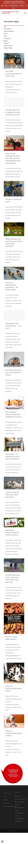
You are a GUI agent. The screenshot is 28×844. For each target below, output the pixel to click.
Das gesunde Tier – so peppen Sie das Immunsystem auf (13, 112)
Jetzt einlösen (13, 776)
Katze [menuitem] (5, 36)
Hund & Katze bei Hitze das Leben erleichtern (12, 494)
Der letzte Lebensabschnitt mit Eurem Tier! (14, 73)
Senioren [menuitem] (6, 43)
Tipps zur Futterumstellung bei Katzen (14, 688)
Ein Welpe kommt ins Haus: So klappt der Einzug (14, 372)
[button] (2, 841)
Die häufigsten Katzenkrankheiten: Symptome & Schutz (13, 414)
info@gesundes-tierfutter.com (17, 3)
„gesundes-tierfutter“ (13, 775)
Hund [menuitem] (5, 33)
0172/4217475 (6, 3)
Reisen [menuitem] (6, 41)
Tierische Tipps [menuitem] (8, 45)
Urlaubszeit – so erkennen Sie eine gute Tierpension (13, 456)
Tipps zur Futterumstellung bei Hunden (14, 733)
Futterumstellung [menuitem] (9, 31)
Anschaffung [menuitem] (7, 29)
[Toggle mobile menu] (25, 13)
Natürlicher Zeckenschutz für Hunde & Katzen (12, 532)
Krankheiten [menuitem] (7, 38)
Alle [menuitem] (5, 26)
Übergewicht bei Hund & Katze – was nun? (13, 326)
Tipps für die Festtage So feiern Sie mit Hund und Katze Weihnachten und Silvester (13, 158)
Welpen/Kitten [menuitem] (8, 48)
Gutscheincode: (13, 774)
